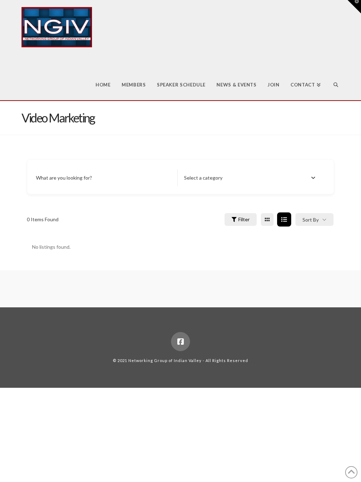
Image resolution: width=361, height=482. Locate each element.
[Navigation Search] (332, 73)
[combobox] (249, 178)
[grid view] (267, 219)
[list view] (284, 219)
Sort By (310, 220)
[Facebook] (180, 341)
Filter (244, 219)
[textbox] (203, 178)
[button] (354, 6)
